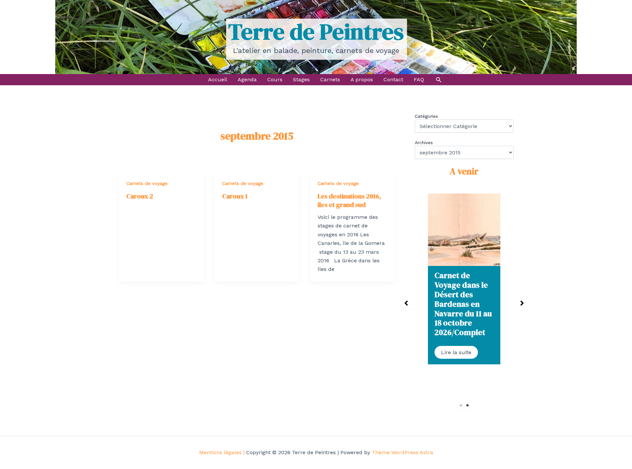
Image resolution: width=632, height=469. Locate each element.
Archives (424, 142)
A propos (362, 79)
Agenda (247, 79)
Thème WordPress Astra (402, 452)
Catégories (426, 116)
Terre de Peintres (316, 31)
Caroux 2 (139, 196)
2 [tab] (467, 405)
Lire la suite (456, 352)
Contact (393, 79)
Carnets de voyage (147, 183)
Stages (301, 79)
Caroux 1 (235, 196)
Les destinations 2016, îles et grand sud (349, 200)
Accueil (217, 79)
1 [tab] (461, 405)
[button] (439, 80)
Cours (274, 79)
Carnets (330, 79)
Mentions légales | (222, 452)
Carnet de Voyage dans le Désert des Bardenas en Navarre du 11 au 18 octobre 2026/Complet (463, 304)
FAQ (419, 79)
